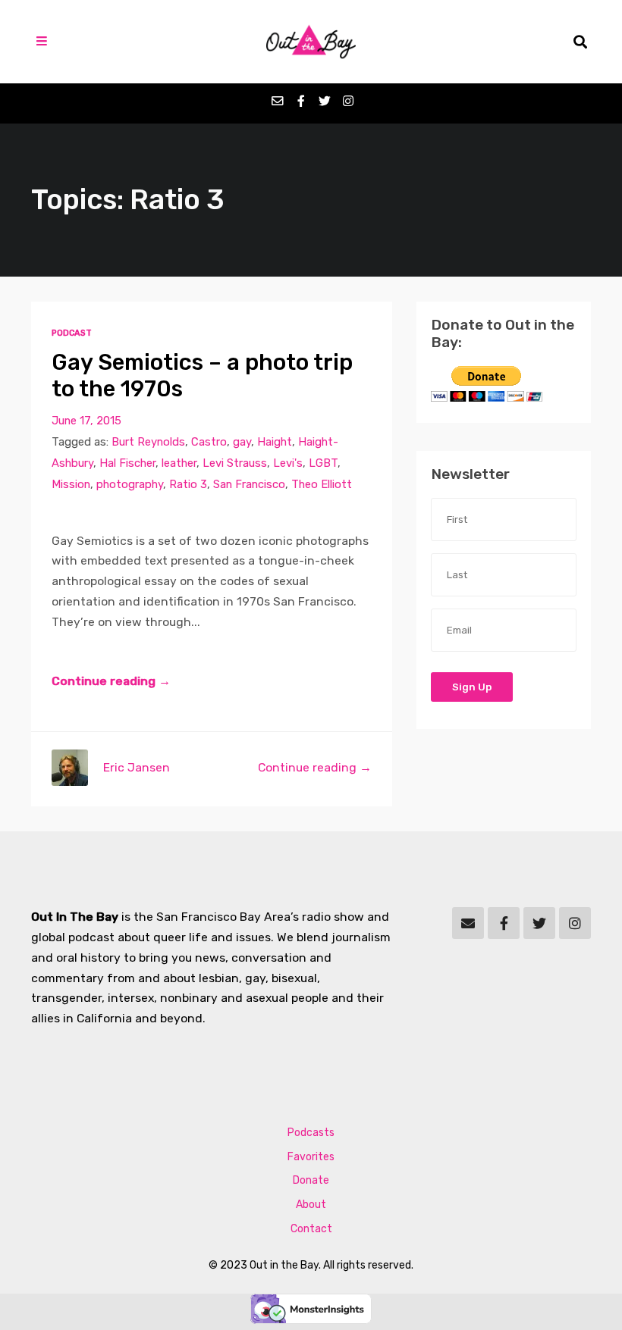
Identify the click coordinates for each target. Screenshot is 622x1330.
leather (179, 463)
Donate (311, 1180)
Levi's (288, 463)
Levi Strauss (235, 463)
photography (129, 484)
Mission (71, 484)
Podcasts (311, 1132)
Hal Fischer (127, 463)
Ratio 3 (188, 484)
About (311, 1204)
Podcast (72, 333)
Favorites (311, 1156)
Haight (274, 442)
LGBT (323, 463)
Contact (311, 1228)
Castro (209, 442)
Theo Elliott (321, 484)
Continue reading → (111, 681)
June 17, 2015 (86, 420)
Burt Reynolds (148, 442)
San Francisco (249, 484)
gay (242, 442)
